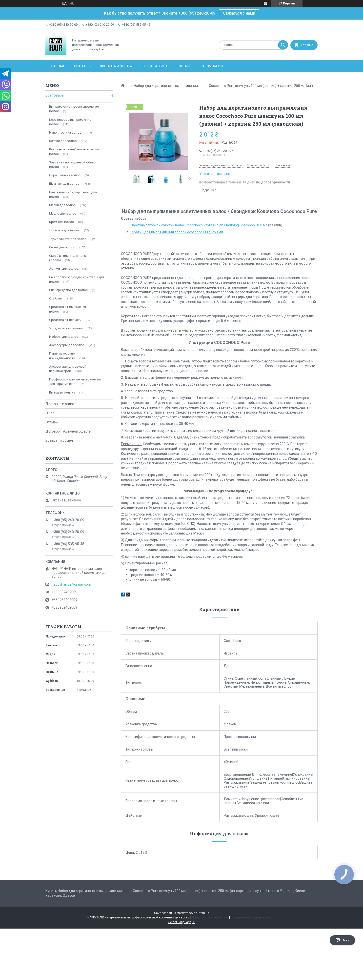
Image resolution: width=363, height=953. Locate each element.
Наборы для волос (63, 336)
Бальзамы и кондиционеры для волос (73, 194)
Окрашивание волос (65, 175)
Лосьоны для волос (64, 230)
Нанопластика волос (65, 132)
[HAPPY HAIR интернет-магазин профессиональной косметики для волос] (55, 54)
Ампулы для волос (63, 268)
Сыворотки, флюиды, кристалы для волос (76, 279)
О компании (212, 66)
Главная (57, 66)
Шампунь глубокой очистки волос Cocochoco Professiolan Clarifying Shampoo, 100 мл (198, 225)
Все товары (54, 95)
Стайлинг (56, 298)
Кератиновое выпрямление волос (70, 122)
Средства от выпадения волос (67, 309)
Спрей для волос (62, 247)
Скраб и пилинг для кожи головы (68, 258)
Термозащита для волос (67, 239)
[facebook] (123, 595)
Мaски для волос (62, 205)
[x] (128, 595)
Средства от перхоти (65, 320)
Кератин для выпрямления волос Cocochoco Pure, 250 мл (176, 232)
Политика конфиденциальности (253, 917)
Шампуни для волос (64, 183)
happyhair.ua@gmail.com (71, 584)
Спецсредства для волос (68, 290)
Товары (78, 66)
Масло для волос (62, 213)
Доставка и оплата (116, 66)
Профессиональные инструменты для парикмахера (75, 381)
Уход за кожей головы (66, 328)
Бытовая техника (62, 392)
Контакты (185, 66)
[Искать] (283, 45)
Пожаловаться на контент (210, 917)
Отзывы (51, 422)
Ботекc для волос (63, 141)
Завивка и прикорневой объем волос (72, 164)
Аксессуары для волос (66, 345)
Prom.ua (203, 913)
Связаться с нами (239, 13)
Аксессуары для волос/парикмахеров (67, 369)
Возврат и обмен (154, 66)
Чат (346, 940)
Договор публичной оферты (68, 431)
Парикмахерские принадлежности (62, 356)
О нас (49, 413)
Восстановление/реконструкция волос (74, 151)
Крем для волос (61, 222)
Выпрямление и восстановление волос (74, 109)
